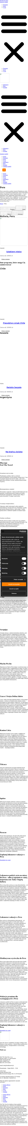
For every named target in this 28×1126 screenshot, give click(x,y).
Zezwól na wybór (14, 588)
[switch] (24, 563)
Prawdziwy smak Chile (14, 323)
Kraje (4, 6)
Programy (5, 4)
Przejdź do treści (4, 0)
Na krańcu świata (14, 452)
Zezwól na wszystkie (14, 584)
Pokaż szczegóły (18, 579)
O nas (4, 7)
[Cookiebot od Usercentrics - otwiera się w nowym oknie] (19, 532)
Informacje (5, 84)
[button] (14, 38)
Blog (4, 86)
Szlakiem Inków (14, 252)
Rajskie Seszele (14, 387)
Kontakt (5, 87)
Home (4, 156)
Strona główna (6, 1085)
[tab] (7, 208)
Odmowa (14, 593)
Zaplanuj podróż (7, 166)
